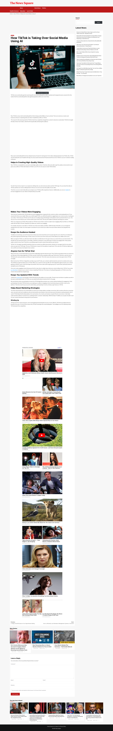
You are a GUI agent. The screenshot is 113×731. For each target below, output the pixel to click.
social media (19, 277)
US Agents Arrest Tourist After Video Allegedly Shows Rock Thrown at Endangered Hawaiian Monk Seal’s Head (89, 56)
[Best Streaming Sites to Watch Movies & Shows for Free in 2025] (42, 636)
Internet (12, 35)
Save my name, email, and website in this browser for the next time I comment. (29, 690)
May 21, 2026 (39, 721)
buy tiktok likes (14, 270)
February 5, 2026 (20, 651)
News (21, 8)
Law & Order (30, 11)
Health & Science (14, 11)
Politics (44, 8)
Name (12, 680)
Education (22, 11)
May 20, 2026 (58, 717)
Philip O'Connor (14, 651)
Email (44, 680)
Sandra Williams (57, 648)
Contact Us (57, 726)
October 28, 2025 (64, 648)
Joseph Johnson (33, 721)
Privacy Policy (63, 726)
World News (37, 8)
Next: (58, 622)
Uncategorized (70, 712)
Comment (13, 664)
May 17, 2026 (95, 720)
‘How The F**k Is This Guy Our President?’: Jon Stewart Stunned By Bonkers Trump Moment (88, 45)
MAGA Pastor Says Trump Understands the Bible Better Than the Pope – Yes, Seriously (89, 72)
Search (78, 18)
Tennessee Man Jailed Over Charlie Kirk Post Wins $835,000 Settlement (89, 41)
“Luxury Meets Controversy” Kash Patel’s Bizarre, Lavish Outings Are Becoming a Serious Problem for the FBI (88, 49)
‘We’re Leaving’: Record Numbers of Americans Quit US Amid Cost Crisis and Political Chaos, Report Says (89, 60)
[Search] (102, 8)
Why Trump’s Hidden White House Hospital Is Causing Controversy (88, 52)
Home (11, 13)
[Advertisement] (42, 25)
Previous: (23, 622)
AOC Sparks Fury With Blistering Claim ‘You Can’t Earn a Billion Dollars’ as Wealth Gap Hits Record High (89, 69)
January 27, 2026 (42, 648)
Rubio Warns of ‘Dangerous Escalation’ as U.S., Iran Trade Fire (89, 75)
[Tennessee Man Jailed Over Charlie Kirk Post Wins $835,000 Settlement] (57, 708)
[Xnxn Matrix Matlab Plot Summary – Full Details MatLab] (64, 636)
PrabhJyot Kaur (35, 648)
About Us (52, 726)
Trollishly (67, 189)
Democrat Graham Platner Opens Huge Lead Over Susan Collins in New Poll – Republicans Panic (88, 33)
